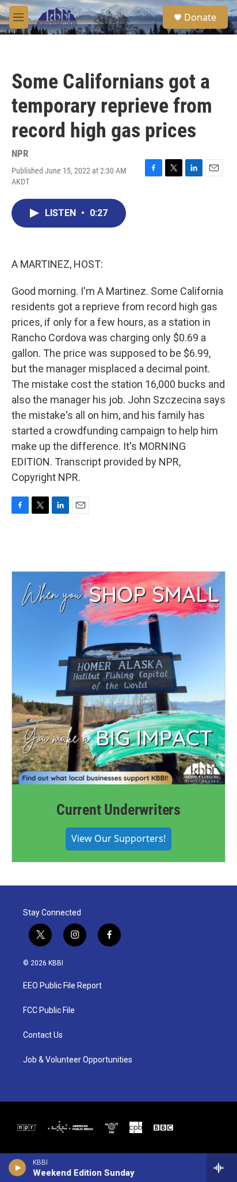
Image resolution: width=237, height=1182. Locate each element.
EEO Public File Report (62, 985)
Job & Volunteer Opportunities (77, 1060)
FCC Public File (49, 1010)
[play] (17, 1167)
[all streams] (222, 1167)
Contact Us (43, 1035)
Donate (200, 17)
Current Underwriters (118, 809)
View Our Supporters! (118, 838)
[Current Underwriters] (118, 678)
